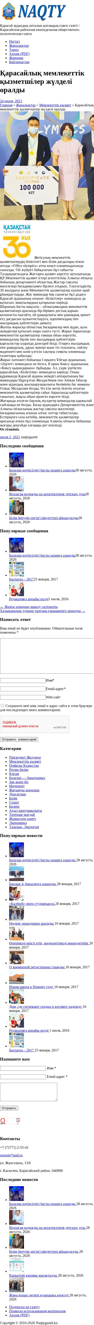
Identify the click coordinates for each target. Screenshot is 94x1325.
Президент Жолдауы (25, 757)
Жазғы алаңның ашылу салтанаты (29, 607)
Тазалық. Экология (24, 827)
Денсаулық (17, 794)
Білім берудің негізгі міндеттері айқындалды (43, 518)
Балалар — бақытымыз (27, 778)
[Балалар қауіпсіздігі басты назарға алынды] (16, 466)
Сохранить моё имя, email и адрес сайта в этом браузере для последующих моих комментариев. (46, 708)
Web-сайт (53, 697)
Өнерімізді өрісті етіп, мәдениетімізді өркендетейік (49, 943)
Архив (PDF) (19, 54)
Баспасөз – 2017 (21, 579)
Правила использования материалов (37, 1311)
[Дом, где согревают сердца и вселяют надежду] (16, 1002)
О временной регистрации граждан (37, 967)
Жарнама (16, 58)
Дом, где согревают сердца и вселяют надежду (46, 1007)
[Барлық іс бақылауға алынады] (16, 880)
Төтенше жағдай (22, 815)
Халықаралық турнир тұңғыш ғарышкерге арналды (42, 611)
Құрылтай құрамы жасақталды (33, 1275)
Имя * (51, 1068)
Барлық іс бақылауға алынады (33, 884)
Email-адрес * (57, 1076)
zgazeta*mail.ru (11, 1155)
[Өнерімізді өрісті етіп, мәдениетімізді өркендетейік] (16, 939)
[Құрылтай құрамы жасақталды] (16, 1271)
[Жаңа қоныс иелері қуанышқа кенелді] (16, 1291)
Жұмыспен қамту (22, 819)
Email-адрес (56, 689)
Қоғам (14, 774)
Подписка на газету (24, 1307)
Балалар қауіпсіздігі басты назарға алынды (42, 470)
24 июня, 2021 (11, 101)
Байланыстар (19, 62)
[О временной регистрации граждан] (16, 963)
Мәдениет (17, 786)
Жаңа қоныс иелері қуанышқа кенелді (39, 1295)
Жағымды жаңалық (24, 790)
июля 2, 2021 (10, 437)
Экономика (18, 823)
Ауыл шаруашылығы (25, 810)
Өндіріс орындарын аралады (32, 923)
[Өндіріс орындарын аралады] (16, 919)
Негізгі (14, 41)
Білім (13, 798)
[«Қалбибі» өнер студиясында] (16, 900)
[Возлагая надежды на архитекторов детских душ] (16, 490)
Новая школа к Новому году (31, 987)
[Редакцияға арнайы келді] (16, 595)
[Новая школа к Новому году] (16, 983)
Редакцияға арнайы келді (28, 599)
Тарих (14, 50)
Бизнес (14, 806)
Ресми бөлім (18, 770)
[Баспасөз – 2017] (16, 575)
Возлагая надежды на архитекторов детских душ (47, 494)
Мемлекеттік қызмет (25, 761)
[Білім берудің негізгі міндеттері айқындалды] (16, 514)
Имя (50, 680)
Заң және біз (18, 782)
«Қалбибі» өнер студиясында (32, 904)
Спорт (14, 802)
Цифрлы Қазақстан (24, 765)
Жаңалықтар (19, 45)
